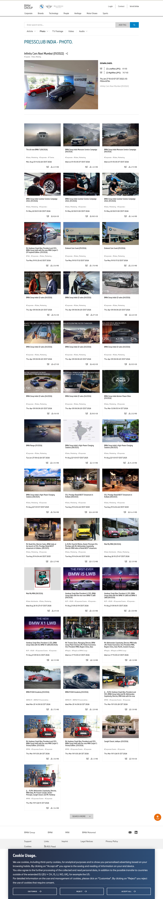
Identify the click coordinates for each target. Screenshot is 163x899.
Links (46, 841)
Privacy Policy (112, 841)
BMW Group (29, 832)
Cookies (27, 846)
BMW (50, 832)
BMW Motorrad (89, 832)
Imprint (65, 841)
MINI (67, 832)
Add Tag (122, 25)
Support (27, 841)
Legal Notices (87, 841)
